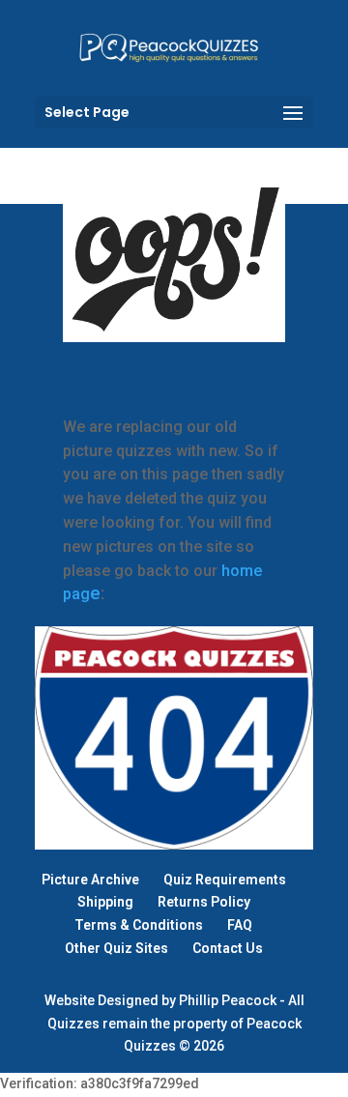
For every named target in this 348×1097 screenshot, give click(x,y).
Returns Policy (204, 901)
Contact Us (227, 948)
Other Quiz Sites (116, 948)
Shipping (105, 901)
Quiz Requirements (224, 879)
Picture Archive (90, 879)
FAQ (239, 925)
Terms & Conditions (138, 925)
